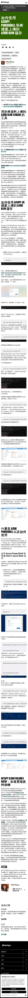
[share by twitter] (3, 47)
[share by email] (13, 47)
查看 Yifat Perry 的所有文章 (17, 890)
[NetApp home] (6, 2)
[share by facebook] (6, 47)
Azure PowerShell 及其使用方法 (12, 106)
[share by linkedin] (9, 47)
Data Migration (5, 55)
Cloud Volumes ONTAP (7, 52)
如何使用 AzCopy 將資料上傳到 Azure (14, 104)
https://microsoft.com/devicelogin (11, 273)
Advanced (14, 55)
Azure (17, 52)
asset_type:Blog (6, 58)
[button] (26, 2)
